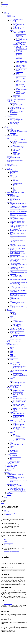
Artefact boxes (13, 318)
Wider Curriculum (14, 176)
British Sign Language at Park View (15, 463)
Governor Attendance (15, 124)
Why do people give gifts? (16, 275)
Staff (8, 115)
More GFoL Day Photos (18, 390)
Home (5, 12)
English (11, 173)
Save (14, 631)
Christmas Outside (20, 93)
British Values (13, 195)
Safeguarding (10, 129)
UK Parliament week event (19, 106)
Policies (8, 162)
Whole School (13, 356)
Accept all (9, 570)
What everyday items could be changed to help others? (17, 251)
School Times (10, 493)
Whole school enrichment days (17, 329)
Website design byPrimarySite (11, 551)
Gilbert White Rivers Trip (19, 427)
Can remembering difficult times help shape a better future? (18, 293)
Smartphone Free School (12, 135)
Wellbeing (12, 200)
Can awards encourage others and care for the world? (17, 228)
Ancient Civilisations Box (19, 326)
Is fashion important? (14, 298)
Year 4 (11, 352)
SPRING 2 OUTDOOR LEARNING (21, 49)
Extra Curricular (13, 332)
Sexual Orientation (14, 451)
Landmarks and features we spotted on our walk (19, 367)
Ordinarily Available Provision (20, 142)
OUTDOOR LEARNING (19, 44)
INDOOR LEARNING (18, 32)
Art (13, 181)
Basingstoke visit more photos (20, 408)
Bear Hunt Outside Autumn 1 (20, 85)
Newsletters (9, 473)
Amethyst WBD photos (18, 404)
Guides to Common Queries (19, 148)
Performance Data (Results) (13, 157)
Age (11, 442)
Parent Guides (13, 134)
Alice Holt (18, 436)
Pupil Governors (13, 103)
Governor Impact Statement (16, 119)
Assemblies (9, 202)
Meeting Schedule (14, 123)
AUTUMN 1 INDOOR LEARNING (21, 40)
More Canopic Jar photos (18, 424)
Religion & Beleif (14, 450)
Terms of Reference (14, 122)
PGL (14, 434)
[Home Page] (4, 4)
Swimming (9, 161)
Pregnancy (12, 446)
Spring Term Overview (18, 26)
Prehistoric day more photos (19, 406)
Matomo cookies (8, 604)
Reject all (3, 570)
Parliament (12, 198)
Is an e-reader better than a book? (17, 302)
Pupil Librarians (13, 114)
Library (8, 309)
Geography (15, 180)
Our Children (7, 343)
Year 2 (11, 350)
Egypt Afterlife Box (17, 328)
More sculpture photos (18, 374)
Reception (12, 347)
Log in (5, 497)
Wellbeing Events (14, 459)
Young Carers (10, 100)
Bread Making (16, 428)
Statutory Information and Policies (18, 139)
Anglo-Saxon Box (17, 324)
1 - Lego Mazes (16, 333)
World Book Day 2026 (12, 465)
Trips (11, 317)
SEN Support (16, 143)
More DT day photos (17, 393)
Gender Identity (13, 453)
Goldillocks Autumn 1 (21, 65)
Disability (12, 443)
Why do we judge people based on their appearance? (18, 259)
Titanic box (15, 320)
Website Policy (7, 544)
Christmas (18, 73)
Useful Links (16, 154)
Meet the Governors (14, 118)
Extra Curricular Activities (13, 462)
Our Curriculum (13, 21)
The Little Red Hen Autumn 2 (20, 70)
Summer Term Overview (18, 27)
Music (14, 185)
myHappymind (13, 455)
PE (13, 187)
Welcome (9, 15)
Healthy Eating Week (12, 467)
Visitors (11, 316)
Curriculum (9, 169)
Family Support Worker (12, 484)
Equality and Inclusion (15, 196)
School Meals (10, 164)
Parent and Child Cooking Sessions (18, 491)
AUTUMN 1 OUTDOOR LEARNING (19, 53)
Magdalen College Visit (15, 339)
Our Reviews (13, 20)
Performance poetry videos (19, 419)
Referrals (15, 152)
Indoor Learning (16, 59)
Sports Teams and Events (15, 385)
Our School (6, 13)
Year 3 (11, 351)
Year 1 (11, 348)
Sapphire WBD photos (18, 405)
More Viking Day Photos (18, 413)
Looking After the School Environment (19, 383)
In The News (10, 126)
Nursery (8, 17)
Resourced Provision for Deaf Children (16, 99)
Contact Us (9, 167)
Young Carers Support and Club (17, 489)
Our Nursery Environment (19, 31)
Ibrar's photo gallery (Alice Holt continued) (21, 438)
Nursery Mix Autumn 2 (21, 68)
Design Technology (17, 183)
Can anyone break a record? (16, 306)
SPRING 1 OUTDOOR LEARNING (21, 47)
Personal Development (15, 199)
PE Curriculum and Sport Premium (15, 160)
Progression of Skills (17, 28)
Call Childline (13, 133)
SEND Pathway (13, 141)
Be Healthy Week (11, 466)
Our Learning (7, 168)
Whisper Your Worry (14, 130)
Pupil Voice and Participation (13, 101)
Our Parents (6, 472)
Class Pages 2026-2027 (12, 344)
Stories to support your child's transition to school (17, 478)
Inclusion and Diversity (12, 440)
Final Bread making (17, 425)
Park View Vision (11, 16)
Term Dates (9, 492)
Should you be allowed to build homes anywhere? (17, 268)
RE (13, 188)
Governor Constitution (15, 120)
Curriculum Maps (14, 172)
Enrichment (9, 310)
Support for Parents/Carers (16, 97)
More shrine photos (17, 373)
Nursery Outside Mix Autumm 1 (21, 76)
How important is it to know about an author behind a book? (18, 282)
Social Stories (16, 150)
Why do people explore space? (17, 218)
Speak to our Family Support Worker (18, 131)
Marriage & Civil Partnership (16, 444)
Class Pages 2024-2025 (12, 388)
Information (6, 127)
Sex (10, 449)
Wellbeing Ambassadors (15, 107)
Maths (11, 175)
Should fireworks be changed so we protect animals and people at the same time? (18, 240)
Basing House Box (17, 325)
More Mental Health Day (18, 415)
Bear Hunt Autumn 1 (20, 66)
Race (11, 447)
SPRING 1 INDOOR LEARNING (21, 34)
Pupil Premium (10, 158)
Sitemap (5, 541)
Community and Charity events (17, 331)
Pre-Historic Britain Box (18, 321)
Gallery (11, 30)
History (14, 179)
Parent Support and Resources (17, 146)
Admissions (9, 156)
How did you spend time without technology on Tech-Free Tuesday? (18, 220)
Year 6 (11, 355)
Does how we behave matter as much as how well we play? (18, 226)
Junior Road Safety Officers (16, 111)
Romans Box (16, 322)
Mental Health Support (15, 461)
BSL (14, 191)
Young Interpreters (14, 112)
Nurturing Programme (15, 486)
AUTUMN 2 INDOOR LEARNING (21, 43)
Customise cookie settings (18, 570)
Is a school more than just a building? (18, 308)
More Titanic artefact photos (19, 400)
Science (14, 177)
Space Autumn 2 (19, 72)
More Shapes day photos (18, 364)
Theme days (12, 312)
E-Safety (9, 470)
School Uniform (10, 482)
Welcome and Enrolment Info (16, 19)
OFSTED (9, 137)
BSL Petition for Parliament (13, 341)
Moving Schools (16, 153)
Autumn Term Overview (18, 24)
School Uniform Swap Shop (16, 488)
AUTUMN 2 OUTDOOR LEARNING (19, 57)
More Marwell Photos (18, 392)
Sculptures (15, 411)
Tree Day (15, 409)
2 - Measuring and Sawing (19, 335)
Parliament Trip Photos (18, 104)
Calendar (9, 495)
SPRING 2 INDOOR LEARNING (21, 37)
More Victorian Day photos (19, 401)
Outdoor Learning (17, 74)
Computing (15, 184)
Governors (9, 116)
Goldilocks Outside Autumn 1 (20, 82)
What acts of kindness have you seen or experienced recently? (18, 262)
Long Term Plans (14, 171)
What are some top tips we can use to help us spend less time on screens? (18, 207)
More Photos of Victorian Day (20, 370)
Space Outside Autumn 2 (21, 92)
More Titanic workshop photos (20, 398)
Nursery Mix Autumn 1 (21, 61)
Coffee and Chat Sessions (16, 485)
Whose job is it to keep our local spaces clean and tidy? (17, 254)
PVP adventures (16, 435)
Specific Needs (16, 149)
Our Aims (15, 23)
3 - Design (15, 336)
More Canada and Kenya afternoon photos (18, 417)
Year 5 (11, 354)
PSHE (14, 190)
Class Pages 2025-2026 (12, 358)
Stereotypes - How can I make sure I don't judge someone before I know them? (18, 213)
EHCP (14, 145)
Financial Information (12, 165)
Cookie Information (8, 543)
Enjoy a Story (10, 469)
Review (14, 313)
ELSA (11, 458)
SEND (8, 138)
